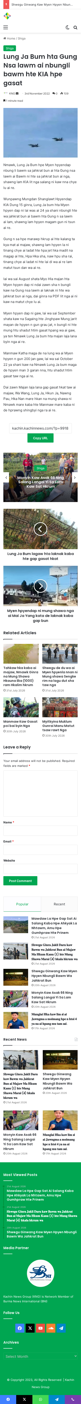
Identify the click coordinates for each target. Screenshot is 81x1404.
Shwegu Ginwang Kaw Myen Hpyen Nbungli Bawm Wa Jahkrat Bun (54, 976)
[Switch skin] (67, 27)
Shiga (21, 38)
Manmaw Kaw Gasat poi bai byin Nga (20, 723)
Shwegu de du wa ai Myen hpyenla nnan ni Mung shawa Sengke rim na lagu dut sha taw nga (60, 676)
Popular (22, 904)
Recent (59, 904)
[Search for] (75, 27)
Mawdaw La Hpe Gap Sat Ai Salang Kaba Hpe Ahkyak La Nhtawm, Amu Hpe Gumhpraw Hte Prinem (54, 925)
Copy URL (40, 438)
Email (8, 841)
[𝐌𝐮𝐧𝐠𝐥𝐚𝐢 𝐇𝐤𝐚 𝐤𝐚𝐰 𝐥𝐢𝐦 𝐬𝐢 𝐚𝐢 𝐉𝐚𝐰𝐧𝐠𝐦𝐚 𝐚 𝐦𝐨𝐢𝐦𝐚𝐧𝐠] (15, 1020)
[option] (40, 477)
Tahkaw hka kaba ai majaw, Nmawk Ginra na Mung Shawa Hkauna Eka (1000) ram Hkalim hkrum (20, 676)
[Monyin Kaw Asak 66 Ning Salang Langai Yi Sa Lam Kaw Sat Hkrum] (15, 998)
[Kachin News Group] (21, 16)
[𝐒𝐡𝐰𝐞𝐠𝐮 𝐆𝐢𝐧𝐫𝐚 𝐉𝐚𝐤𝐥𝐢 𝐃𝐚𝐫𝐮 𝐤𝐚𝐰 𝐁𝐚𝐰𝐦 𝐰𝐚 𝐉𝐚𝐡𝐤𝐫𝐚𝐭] (15, 951)
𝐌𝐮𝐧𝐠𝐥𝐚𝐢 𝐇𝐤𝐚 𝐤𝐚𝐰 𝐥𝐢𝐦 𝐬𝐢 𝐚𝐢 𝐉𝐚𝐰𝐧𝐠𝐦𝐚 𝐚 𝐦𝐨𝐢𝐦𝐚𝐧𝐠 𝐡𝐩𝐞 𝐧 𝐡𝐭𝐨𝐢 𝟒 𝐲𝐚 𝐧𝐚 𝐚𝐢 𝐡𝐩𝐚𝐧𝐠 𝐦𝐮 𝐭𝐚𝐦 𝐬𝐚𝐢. (54, 1019)
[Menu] (5, 27)
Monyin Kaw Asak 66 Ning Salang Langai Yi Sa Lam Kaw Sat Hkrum (40, 482)
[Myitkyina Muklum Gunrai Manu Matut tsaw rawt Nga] (60, 707)
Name (8, 822)
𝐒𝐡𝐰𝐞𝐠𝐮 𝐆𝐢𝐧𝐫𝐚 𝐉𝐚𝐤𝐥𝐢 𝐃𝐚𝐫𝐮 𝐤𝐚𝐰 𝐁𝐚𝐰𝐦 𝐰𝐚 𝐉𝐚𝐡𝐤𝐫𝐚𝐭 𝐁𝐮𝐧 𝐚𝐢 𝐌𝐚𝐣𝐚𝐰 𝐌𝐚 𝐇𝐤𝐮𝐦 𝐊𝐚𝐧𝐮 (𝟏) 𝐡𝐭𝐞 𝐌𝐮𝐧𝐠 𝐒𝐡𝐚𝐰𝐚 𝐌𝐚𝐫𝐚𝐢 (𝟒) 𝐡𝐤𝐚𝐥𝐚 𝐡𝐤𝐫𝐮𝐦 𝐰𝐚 (55, 952)
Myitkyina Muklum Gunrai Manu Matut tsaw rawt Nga (58, 725)
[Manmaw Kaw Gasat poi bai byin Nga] (21, 707)
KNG (12, 93)
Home (10, 38)
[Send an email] (17, 93)
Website (9, 860)
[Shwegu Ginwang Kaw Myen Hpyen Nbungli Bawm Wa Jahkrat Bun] (15, 977)
